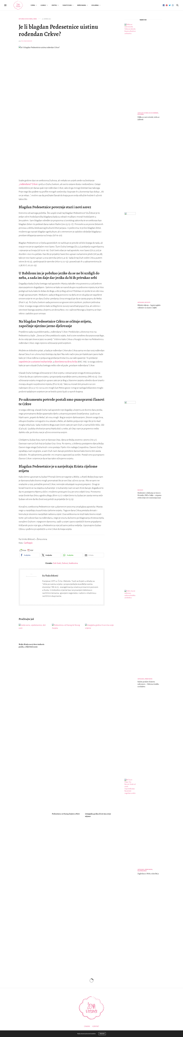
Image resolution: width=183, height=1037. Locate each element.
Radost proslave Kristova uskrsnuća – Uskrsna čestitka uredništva (148, 684)
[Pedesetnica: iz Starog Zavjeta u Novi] (66, 717)
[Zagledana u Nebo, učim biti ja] (131, 872)
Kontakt (95, 1026)
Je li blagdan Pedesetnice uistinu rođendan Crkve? (58, 30)
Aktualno (141, 302)
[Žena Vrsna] (18, 5)
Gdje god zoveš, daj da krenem (148, 113)
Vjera (33, 5)
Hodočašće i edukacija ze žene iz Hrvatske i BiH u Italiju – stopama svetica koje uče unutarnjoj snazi (149, 495)
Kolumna (95, 5)
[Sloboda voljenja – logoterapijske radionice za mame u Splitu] (131, 305)
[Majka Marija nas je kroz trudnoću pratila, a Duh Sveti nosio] (33, 632)
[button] (29, 555)
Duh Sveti (57, 563)
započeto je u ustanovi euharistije (35, 361)
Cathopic (28, 543)
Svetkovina (73, 563)
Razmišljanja (142, 870)
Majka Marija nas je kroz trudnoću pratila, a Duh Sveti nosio (31, 645)
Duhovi (65, 563)
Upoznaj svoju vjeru (26, 19)
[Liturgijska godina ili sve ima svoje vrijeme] (100, 717)
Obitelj (54, 5)
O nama (87, 1026)
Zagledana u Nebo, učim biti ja (148, 873)
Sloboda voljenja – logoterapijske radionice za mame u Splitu (149, 306)
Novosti (147, 302)
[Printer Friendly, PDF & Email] (26, 550)
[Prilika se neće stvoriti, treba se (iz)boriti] (131, 116)
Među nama (81, 5)
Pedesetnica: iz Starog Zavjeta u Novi (66, 814)
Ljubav (43, 5)
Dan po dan (67, 5)
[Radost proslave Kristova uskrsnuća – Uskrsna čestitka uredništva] (131, 683)
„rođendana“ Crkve (28, 184)
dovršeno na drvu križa (66, 361)
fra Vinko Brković (26, 41)
